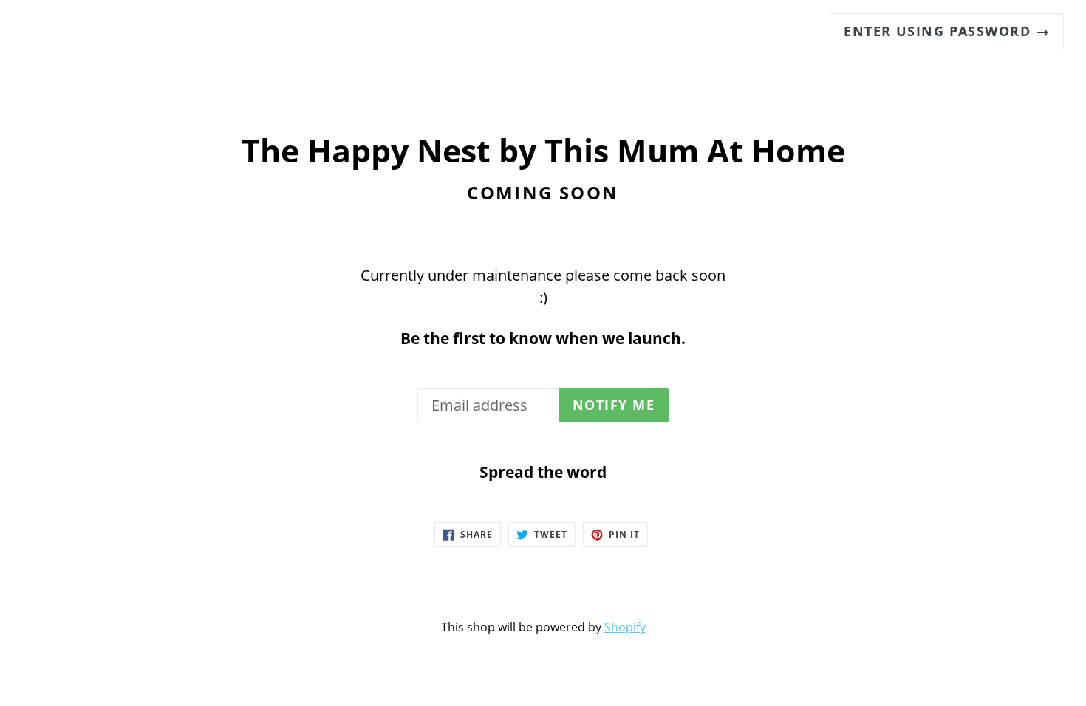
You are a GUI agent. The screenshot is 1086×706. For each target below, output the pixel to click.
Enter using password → (947, 31)
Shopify (625, 627)
